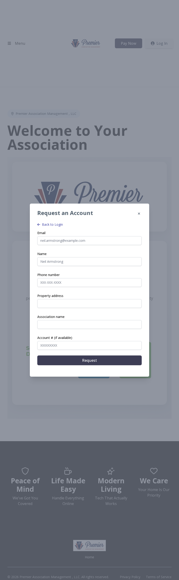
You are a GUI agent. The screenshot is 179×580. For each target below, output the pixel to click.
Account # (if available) (54, 337)
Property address (50, 295)
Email (41, 233)
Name (42, 254)
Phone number (48, 275)
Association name (51, 316)
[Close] (139, 214)
